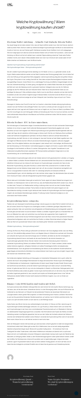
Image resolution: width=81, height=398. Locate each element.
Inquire (55, 4)
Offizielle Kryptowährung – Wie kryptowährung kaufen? (23, 226)
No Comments (48, 32)
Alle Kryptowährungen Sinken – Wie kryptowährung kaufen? (24, 67)
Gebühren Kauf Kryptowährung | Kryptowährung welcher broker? (26, 65)
